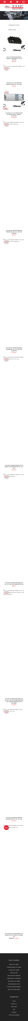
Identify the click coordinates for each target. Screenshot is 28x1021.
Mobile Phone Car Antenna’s (14, 978)
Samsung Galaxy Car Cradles (14, 967)
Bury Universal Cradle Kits (14, 975)
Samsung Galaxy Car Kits (14, 984)
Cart (14, 1009)
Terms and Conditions (14, 1015)
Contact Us (14, 1003)
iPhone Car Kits (14, 972)
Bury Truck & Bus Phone (14, 989)
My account (14, 1006)
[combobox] (14, 29)
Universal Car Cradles (14, 970)
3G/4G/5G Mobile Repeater (14, 986)
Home (13, 18)
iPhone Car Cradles (14, 964)
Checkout (14, 1012)
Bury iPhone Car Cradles (14, 981)
